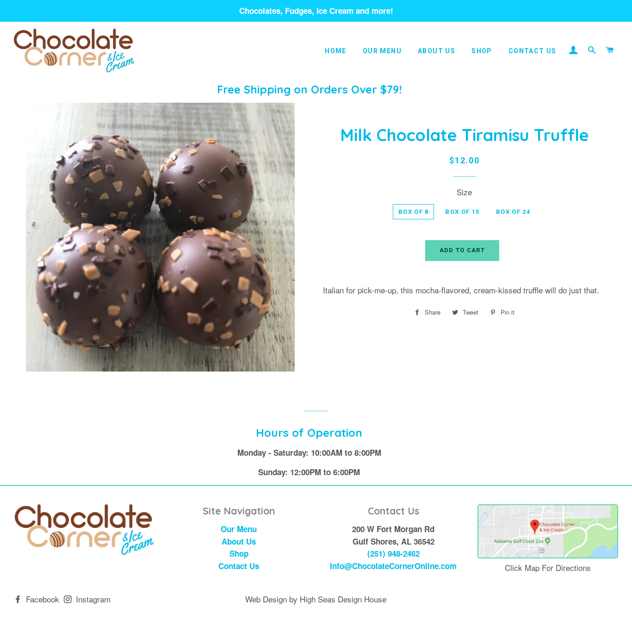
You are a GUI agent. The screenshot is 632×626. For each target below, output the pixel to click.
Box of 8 (413, 211)
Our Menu (382, 51)
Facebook (41, 599)
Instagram (92, 599)
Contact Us (532, 51)
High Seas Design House (343, 599)
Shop (481, 51)
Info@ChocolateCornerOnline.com (393, 565)
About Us (436, 51)
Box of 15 (462, 211)
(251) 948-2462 (393, 553)
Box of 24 (513, 211)
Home (336, 51)
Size (464, 192)
